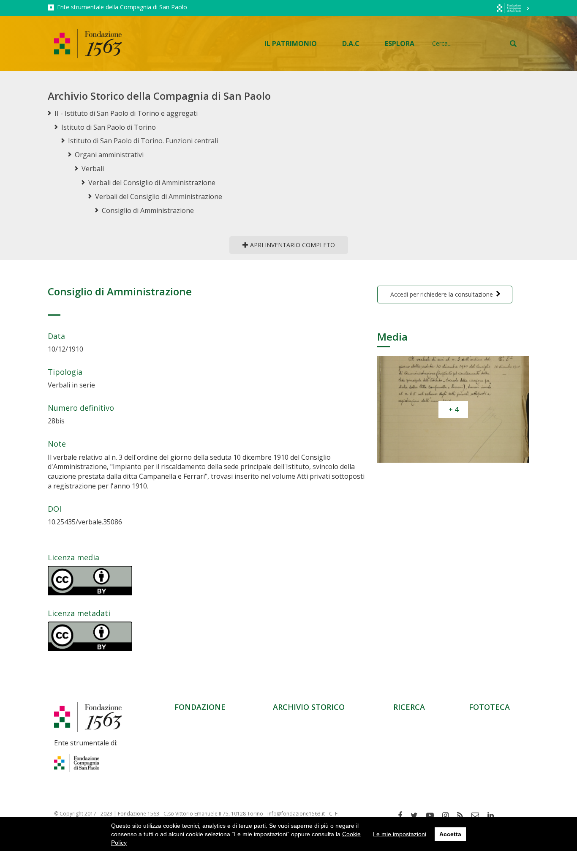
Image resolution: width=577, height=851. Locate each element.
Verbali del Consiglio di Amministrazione (151, 182)
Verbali (93, 168)
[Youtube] (433, 815)
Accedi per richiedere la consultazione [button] (441, 294)
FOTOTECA (489, 707)
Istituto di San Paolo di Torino (108, 127)
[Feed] (463, 815)
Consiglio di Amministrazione (148, 210)
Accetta (450, 834)
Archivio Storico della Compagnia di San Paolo (159, 96)
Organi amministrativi (109, 154)
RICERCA (409, 707)
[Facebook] (403, 815)
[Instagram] (448, 815)
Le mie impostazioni (399, 834)
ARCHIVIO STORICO (309, 707)
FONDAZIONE (200, 707)
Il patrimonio (290, 43)
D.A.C (350, 43)
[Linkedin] (493, 815)
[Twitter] (417, 815)
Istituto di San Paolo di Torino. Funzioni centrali (143, 140)
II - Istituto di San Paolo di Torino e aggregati (126, 113)
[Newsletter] (478, 815)
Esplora (399, 43)
